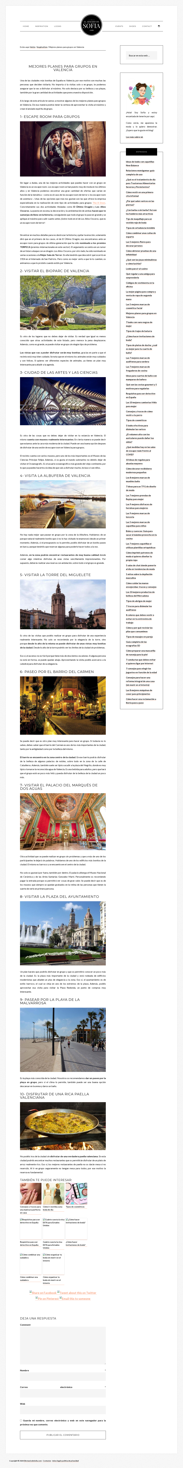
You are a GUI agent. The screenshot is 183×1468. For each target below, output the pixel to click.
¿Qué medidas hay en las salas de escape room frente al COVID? (140, 451)
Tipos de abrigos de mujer (139, 601)
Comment (25, 1324)
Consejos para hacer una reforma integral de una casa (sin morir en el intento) (140, 681)
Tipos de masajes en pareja (139, 636)
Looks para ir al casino (137, 268)
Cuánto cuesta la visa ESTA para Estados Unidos (52, 1245)
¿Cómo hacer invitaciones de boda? (75, 1243)
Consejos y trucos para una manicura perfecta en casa (30, 1210)
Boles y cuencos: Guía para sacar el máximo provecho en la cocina (141, 535)
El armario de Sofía (91, 25)
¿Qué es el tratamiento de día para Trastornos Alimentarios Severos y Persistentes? (140, 183)
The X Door (99, 202)
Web (22, 1403)
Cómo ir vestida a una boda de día (52, 1208)
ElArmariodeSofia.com (33, 1461)
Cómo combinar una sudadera (29, 1278)
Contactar (47, 1461)
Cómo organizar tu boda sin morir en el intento (52, 1280)
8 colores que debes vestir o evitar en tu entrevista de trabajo (140, 619)
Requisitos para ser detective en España (29, 1243)
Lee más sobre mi (134, 137)
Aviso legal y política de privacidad (65, 1461)
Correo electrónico (63, 1387)
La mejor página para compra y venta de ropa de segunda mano (141, 295)
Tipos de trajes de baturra (139, 331)
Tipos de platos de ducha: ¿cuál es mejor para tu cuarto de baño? (141, 349)
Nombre (63, 1370)
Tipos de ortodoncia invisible (140, 228)
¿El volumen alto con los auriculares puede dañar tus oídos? (140, 438)
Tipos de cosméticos (75, 1207)
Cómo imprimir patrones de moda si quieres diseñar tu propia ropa (139, 556)
